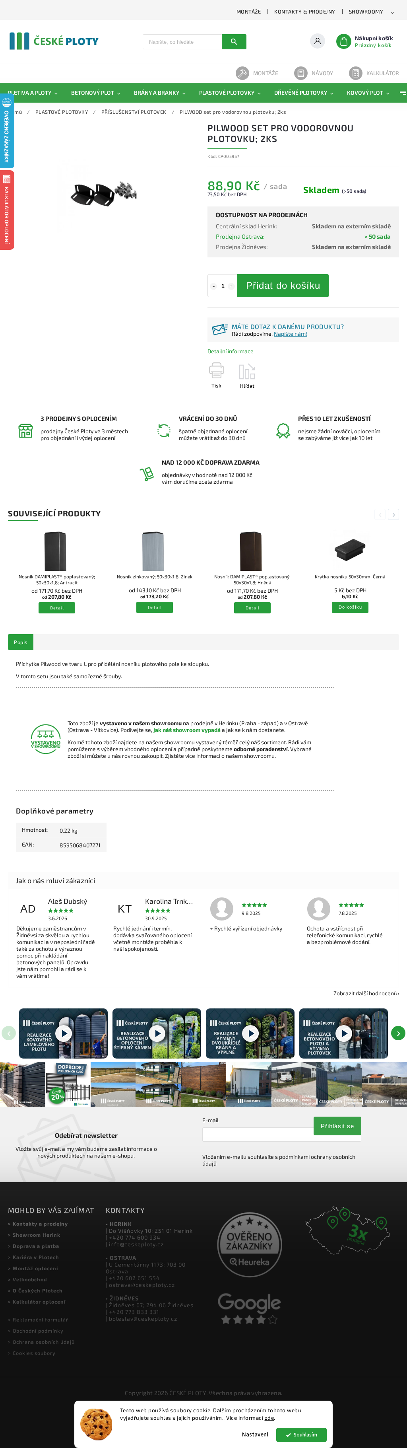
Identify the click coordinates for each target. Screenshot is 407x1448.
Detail (57, 607)
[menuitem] (36, 93)
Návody (322, 73)
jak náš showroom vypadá (187, 729)
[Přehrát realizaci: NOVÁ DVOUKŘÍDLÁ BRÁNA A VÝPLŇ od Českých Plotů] (250, 1033)
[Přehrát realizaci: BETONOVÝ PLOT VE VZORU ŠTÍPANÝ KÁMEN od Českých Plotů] (156, 1033)
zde (269, 1418)
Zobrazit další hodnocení (364, 993)
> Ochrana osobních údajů (41, 1342)
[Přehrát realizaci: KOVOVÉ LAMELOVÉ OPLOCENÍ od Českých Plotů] (63, 1033)
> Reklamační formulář (38, 1319)
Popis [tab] (20, 642)
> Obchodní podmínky (36, 1330)
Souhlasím (305, 1434)
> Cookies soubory (32, 1353)
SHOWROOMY (366, 11)
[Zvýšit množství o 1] (231, 286)
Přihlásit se (337, 1126)
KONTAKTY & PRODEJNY (304, 11)
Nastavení (255, 1434)
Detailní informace (230, 351)
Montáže (265, 73)
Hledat (234, 41)
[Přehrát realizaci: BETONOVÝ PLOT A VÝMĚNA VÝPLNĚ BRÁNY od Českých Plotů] (343, 1033)
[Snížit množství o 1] (213, 286)
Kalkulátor (382, 73)
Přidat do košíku (283, 285)
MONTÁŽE (248, 11)
